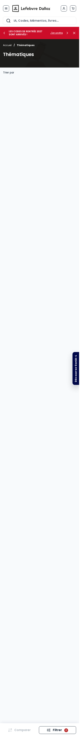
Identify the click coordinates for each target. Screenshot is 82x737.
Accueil (7, 45)
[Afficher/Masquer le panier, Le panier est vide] (73, 8)
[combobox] (39, 21)
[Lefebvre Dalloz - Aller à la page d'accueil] (31, 8)
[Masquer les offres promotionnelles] (75, 33)
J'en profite (56, 33)
